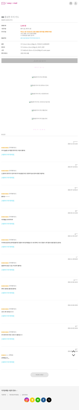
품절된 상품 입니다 (39, 60)
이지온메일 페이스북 (43, 400)
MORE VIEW (39, 375)
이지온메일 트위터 (49, 400)
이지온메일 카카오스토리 (32, 400)
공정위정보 (25, 395)
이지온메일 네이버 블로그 (37, 400)
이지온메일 (9, 3)
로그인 (76, 3)
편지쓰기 (71, 3)
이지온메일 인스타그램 (26, 400)
